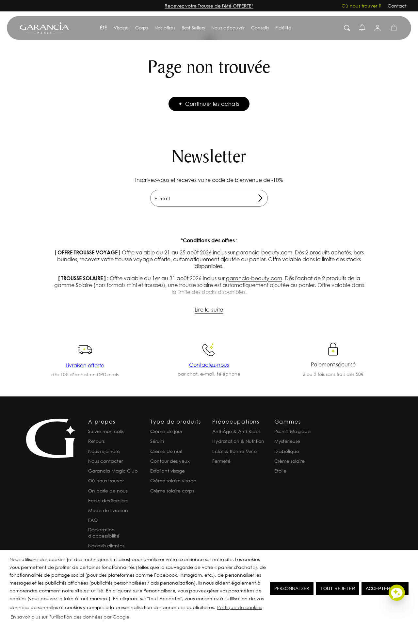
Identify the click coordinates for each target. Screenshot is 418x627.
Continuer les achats (212, 103)
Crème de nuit (166, 451)
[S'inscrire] (260, 198)
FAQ (93, 520)
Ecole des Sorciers (107, 500)
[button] (132, 618)
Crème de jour (166, 431)
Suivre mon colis (105, 431)
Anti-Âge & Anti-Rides (236, 431)
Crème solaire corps (172, 491)
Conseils (260, 28)
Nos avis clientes (106, 545)
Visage (121, 28)
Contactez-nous (209, 364)
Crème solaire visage (173, 480)
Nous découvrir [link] (228, 28)
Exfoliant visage (167, 471)
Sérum (157, 441)
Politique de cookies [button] (239, 607)
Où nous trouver (106, 480)
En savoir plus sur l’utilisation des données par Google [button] (69, 617)
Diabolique (286, 451)
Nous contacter (105, 461)
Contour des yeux (170, 461)
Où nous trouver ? (361, 6)
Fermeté (221, 461)
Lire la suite (209, 309)
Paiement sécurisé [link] (333, 364)
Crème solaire (289, 461)
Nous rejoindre (104, 451)
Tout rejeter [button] (337, 588)
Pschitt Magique (292, 431)
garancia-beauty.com (254, 278)
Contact (397, 6)
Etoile (280, 471)
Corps (141, 28)
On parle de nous (107, 491)
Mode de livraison (108, 510)
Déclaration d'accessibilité (104, 532)
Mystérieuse (287, 441)
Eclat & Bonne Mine (234, 451)
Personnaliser (291, 588)
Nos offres (164, 28)
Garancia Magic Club (113, 471)
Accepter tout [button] (385, 588)
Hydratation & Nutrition (238, 441)
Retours (96, 441)
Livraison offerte (85, 365)
